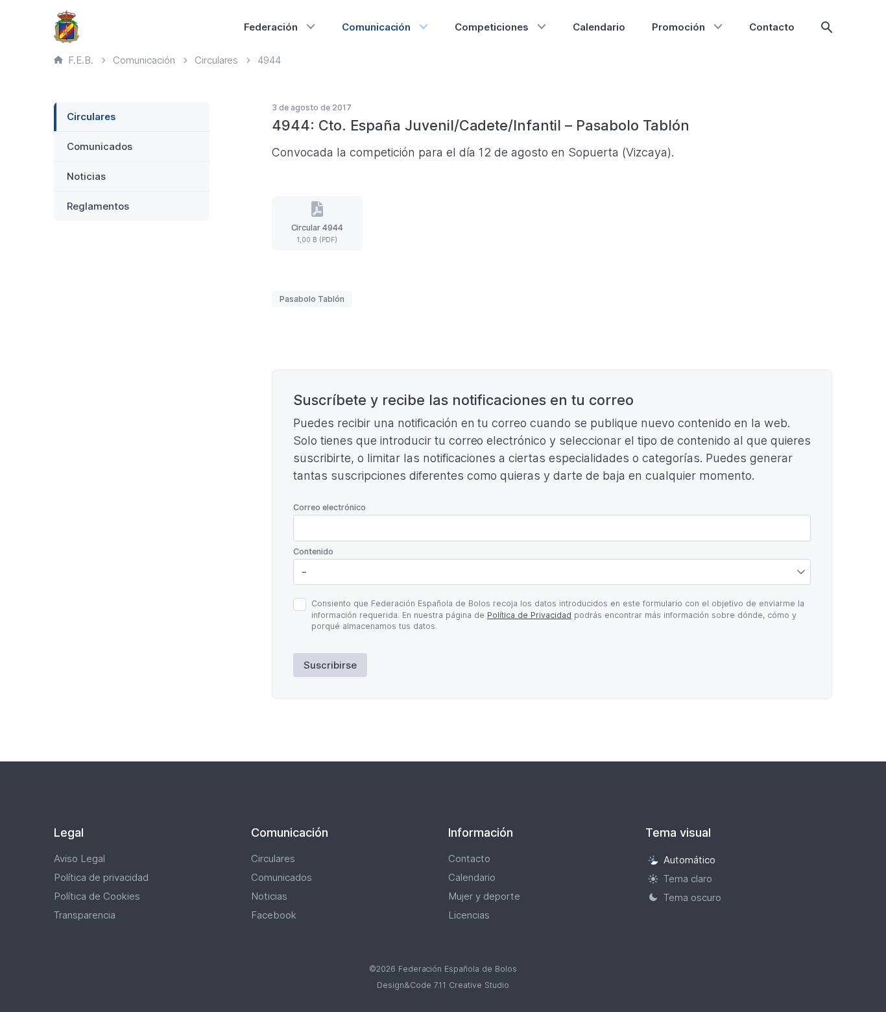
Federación (271, 27)
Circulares (91, 116)
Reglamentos (98, 206)
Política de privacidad (101, 877)
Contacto (772, 27)
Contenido (313, 551)
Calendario (599, 27)
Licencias (469, 915)
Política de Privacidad (529, 615)
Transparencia (84, 915)
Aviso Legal (79, 858)
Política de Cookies (97, 896)
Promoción (678, 27)
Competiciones (492, 27)
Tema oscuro (692, 897)
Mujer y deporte (484, 896)
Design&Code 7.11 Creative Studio (443, 985)
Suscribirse (330, 665)
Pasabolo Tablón (312, 299)
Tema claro (688, 878)
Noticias (86, 176)
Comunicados (99, 146)
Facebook (273, 915)
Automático (689, 859)
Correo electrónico (329, 507)
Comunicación (376, 27)
